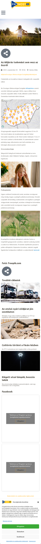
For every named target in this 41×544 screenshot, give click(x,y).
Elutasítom (20, 532)
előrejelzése (30, 88)
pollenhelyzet (32, 74)
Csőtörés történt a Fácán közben (20, 345)
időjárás (3, 74)
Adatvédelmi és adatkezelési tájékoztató (17, 541)
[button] (38, 502)
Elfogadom (20, 526)
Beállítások (20, 537)
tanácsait (36, 250)
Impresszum (32, 541)
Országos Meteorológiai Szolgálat (17, 74)
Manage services (7, 521)
